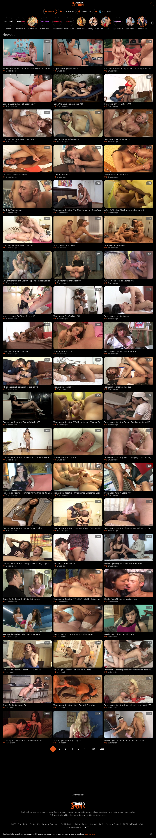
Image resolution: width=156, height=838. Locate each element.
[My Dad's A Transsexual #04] (27, 161)
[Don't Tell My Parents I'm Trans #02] (27, 232)
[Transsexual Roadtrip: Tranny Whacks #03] (27, 409)
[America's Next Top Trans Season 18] (27, 303)
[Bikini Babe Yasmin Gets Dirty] (128, 480)
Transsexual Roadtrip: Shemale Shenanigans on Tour (128, 528)
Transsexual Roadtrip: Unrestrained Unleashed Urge (76, 493)
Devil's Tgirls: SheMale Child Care (119, 634)
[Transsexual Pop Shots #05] (128, 303)
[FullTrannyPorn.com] (78, 4)
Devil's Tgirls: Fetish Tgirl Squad (67, 740)
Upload (93, 824)
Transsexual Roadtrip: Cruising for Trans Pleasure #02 (77, 528)
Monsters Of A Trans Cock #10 (117, 104)
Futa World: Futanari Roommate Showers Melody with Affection (27, 69)
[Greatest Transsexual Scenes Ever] (128, 268)
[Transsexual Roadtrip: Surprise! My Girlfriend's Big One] (27, 480)
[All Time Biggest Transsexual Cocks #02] (27, 373)
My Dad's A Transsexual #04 (15, 175)
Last (102, 748)
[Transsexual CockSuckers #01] (78, 303)
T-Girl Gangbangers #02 (115, 245)
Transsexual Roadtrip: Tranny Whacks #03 (21, 422)
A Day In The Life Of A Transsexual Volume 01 (124, 210)
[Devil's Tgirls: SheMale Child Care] (128, 621)
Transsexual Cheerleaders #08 (117, 387)
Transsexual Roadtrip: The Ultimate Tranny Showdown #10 (27, 457)
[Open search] (152, 4)
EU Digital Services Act (133, 824)
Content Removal (50, 824)
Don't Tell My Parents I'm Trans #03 (120, 352)
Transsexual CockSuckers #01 (66, 316)
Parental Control (113, 824)
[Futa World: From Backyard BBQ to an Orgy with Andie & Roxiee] (128, 55)
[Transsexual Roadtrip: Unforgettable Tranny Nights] (27, 550)
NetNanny (90, 815)
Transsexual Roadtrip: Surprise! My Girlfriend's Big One (27, 493)
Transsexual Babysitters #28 (66, 139)
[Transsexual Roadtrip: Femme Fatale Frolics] (27, 515)
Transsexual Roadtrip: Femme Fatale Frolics (22, 528)
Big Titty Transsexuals (12, 210)
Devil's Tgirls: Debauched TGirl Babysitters (21, 599)
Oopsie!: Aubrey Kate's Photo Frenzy (19, 104)
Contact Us (34, 824)
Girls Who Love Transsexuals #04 (68, 104)
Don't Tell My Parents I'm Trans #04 (18, 139)
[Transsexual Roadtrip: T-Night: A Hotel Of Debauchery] (78, 586)
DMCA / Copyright (19, 824)
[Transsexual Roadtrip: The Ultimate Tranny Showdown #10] (27, 444)
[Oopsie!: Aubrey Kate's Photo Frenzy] (27, 91)
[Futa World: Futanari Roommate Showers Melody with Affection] (27, 55)
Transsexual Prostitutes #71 (65, 457)
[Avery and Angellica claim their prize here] (27, 621)
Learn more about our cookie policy (119, 812)
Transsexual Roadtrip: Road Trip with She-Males (74, 705)
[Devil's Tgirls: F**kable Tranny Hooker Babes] (78, 621)
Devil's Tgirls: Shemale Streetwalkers (120, 599)
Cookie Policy (66, 824)
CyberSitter (101, 815)
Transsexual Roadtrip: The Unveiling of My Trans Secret (77, 210)
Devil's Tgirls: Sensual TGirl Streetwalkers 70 (22, 740)
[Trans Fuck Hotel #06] (78, 338)
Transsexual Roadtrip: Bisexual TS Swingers (22, 670)
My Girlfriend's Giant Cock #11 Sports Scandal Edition (26, 281)
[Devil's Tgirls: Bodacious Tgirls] (27, 692)
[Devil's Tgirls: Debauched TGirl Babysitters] (27, 586)
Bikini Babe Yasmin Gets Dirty (117, 493)
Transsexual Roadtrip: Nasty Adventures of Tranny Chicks (128, 670)
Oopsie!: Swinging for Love (65, 69)
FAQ (101, 824)
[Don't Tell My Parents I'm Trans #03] (128, 338)
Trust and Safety (73, 827)
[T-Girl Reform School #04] (78, 232)
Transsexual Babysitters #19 (116, 139)
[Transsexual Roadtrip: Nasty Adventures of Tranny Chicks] (128, 656)
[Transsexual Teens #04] (78, 373)
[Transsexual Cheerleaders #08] (128, 373)
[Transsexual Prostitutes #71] (78, 444)
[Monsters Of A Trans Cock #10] (128, 91)
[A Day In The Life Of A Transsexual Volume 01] (128, 197)
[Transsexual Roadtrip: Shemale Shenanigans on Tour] (128, 515)
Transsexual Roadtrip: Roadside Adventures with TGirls (128, 705)
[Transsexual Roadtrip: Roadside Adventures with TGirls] (128, 692)
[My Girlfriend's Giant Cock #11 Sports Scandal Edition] (27, 268)
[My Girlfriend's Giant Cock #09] (78, 268)
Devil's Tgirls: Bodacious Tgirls (16, 705)
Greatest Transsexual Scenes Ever (119, 281)
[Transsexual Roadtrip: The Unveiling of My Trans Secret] (78, 197)
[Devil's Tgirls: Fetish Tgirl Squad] (78, 727)
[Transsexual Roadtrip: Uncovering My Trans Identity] (128, 444)
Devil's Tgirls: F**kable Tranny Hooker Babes (73, 634)
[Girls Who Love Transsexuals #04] (78, 91)
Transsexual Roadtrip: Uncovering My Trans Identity (127, 457)
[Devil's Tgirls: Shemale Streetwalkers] (128, 586)
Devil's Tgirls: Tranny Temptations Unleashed (124, 740)
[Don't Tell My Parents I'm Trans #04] (27, 126)
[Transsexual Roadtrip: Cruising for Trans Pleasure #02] (78, 515)
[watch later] (6, 42)
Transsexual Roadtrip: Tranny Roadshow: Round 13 (127, 422)
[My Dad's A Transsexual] (78, 550)
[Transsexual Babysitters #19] (128, 126)
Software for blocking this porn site (66, 815)
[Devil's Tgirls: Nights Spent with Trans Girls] (128, 550)
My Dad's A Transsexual (64, 564)
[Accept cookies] (151, 834)
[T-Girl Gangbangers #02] (128, 232)
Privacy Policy (81, 824)
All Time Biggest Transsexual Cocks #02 (20, 387)
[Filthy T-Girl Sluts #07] (78, 161)
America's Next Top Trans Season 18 (19, 316)
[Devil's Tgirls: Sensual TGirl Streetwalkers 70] (27, 727)
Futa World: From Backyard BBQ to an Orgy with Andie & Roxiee (128, 69)
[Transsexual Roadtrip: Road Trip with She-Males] (78, 692)
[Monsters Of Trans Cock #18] (27, 338)
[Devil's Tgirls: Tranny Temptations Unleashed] (128, 727)
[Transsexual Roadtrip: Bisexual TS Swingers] (27, 656)
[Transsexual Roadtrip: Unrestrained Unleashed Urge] (78, 480)
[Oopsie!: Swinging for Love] (78, 55)
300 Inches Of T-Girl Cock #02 (117, 175)
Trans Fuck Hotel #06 (62, 352)
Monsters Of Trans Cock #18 (15, 352)
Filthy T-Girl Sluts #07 (62, 175)
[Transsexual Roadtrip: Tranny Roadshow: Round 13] (128, 409)
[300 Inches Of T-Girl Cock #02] (128, 161)
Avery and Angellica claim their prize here (21, 634)
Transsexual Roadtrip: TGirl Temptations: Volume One (77, 422)
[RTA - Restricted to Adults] (87, 827)
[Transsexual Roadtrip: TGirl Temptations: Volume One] (78, 409)
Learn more (90, 834)
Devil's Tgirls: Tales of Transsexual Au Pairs (72, 670)
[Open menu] (4, 4)
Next (93, 748)
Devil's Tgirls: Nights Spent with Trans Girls (123, 564)
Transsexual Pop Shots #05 (116, 316)
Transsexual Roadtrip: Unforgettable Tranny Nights (26, 564)
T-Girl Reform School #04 (64, 245)
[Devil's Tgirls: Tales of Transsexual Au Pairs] (78, 656)
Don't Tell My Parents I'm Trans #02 (18, 245)
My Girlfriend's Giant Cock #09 (67, 281)
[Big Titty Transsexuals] (27, 197)
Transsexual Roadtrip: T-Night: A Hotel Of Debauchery (77, 599)
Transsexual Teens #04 (63, 387)
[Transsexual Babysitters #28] (78, 126)
